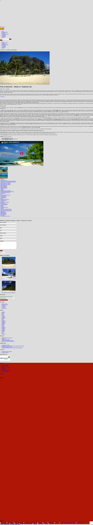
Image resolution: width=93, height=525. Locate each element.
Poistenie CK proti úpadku (6, 367)
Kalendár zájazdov (5, 32)
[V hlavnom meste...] (3, 200)
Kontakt (3, 37)
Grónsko (3, 316)
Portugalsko (4, 327)
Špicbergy (3, 330)
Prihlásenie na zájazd (5, 33)
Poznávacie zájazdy (5, 304)
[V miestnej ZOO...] (3, 196)
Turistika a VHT (4, 303)
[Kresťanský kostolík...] (4, 204)
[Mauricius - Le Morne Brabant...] (4, 172)
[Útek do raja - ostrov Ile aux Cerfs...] (6, 210)
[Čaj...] (1, 194)
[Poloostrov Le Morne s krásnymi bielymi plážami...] (67, 522)
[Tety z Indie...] (2, 215)
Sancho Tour (8, 524)
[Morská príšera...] (3, 211)
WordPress (15, 524)
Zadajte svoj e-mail (3, 298)
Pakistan (3, 326)
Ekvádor (3, 315)
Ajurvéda (3, 307)
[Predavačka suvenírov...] (4, 207)
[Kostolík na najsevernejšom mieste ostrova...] (7, 191)
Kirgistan (3, 321)
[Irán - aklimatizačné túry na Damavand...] (25, 523)
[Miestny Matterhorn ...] (4, 185)
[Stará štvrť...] (2, 201)
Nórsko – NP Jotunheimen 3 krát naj (7, 340)
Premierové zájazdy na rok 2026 (7, 351)
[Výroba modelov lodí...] (4, 203)
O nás (3, 31)
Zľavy (3, 366)
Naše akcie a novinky (5, 352)
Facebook (1, 373)
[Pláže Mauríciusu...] (3, 212)
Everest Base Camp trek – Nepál (7, 337)
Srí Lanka (3, 329)
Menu (1, 40)
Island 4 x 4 (4, 338)
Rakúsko (3, 328)
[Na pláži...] (2, 179)
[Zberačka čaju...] (3, 193)
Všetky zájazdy (4, 308)
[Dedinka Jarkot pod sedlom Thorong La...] (30, 522)
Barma (3, 312)
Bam (19, 524)
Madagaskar (4, 322)
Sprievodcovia (4, 34)
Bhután (3, 313)
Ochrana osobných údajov (6, 370)
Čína (2, 314)
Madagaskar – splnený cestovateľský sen (8, 341)
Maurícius (3, 324)
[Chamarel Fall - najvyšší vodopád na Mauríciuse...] (8, 181)
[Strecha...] (2, 198)
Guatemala (3, 318)
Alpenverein (4, 368)
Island (3, 319)
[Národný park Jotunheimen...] (18, 522)
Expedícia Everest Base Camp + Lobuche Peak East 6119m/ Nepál (12, 347)
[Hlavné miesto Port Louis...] (4, 199)
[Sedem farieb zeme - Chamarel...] (5, 182)
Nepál (3, 325)
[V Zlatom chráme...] (10, 522)
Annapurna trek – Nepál (5, 339)
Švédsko (3, 331)
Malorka (3, 323)
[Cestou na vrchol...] (3, 522)
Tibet (2, 332)
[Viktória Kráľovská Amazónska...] (5, 190)
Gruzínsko (3, 317)
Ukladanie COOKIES (5, 371)
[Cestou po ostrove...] (3, 180)
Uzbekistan (3, 333)
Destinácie (3, 43)
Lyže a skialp (4, 306)
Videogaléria (4, 36)
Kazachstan (3, 320)
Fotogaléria (3, 35)
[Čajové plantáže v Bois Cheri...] (5, 192)
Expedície (3, 305)
